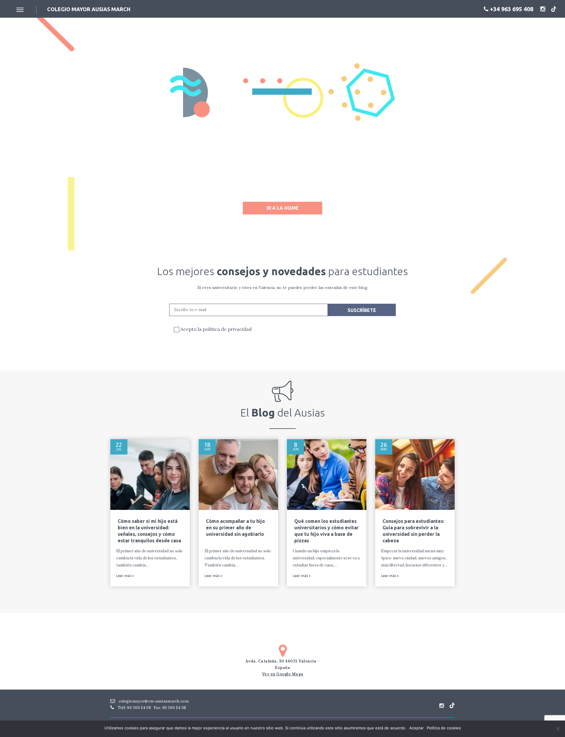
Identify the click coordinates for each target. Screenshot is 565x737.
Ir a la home (282, 208)
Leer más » (125, 576)
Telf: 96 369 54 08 (134, 707)
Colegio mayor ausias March (88, 9)
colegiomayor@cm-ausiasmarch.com (153, 701)
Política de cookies (444, 728)
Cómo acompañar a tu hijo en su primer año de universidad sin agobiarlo (235, 527)
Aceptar (416, 728)
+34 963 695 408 (510, 9)
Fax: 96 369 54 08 (170, 707)
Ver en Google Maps (282, 674)
